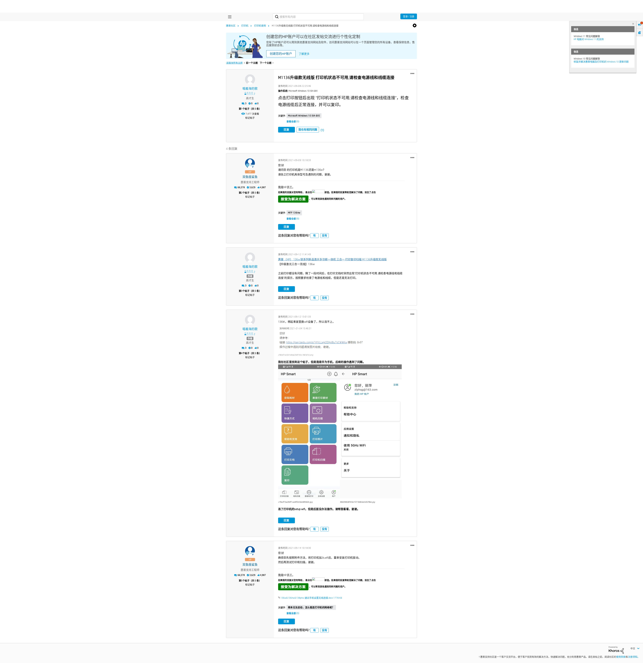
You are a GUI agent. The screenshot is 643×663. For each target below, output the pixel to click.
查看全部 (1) (293, 121)
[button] (412, 73)
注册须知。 (634, 656)
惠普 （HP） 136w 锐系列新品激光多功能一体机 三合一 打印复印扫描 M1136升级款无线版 (332, 259)
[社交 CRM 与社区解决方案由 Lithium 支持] (616, 649)
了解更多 (304, 53)
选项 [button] (414, 25)
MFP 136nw (294, 212)
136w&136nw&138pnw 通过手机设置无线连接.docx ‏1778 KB (311, 597)
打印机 (244, 25)
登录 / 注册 (408, 16)
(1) (322, 130)
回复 (286, 129)
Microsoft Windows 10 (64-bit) (304, 115)
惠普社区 (230, 25)
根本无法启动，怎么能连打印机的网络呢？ (311, 607)
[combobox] (318, 16)
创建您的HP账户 (281, 53)
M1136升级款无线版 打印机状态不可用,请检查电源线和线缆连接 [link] (305, 25)
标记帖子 (250, 117)
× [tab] (633, 24)
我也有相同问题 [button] (307, 129)
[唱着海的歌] (250, 79)
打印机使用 (260, 25)
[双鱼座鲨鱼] (250, 163)
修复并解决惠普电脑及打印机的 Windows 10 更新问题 (601, 61)
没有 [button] (324, 235)
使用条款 (621, 656)
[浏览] (229, 17)
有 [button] (314, 235)
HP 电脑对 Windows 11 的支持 (589, 39)
